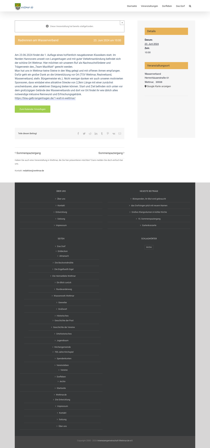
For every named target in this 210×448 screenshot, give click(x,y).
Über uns (61, 199)
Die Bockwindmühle (64, 262)
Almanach (64, 256)
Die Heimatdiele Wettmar (64, 276)
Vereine (64, 370)
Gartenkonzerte (149, 225)
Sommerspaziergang (28, 153)
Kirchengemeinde (62, 347)
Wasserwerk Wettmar (64, 296)
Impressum (61, 225)
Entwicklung (61, 212)
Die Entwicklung (62, 399)
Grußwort (62, 309)
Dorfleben (61, 376)
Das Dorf (61, 246)
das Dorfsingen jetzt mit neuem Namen (149, 205)
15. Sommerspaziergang (149, 219)
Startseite (61, 388)
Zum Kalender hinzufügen (33, 109)
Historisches (63, 316)
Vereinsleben (63, 365)
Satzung (61, 219)
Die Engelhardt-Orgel (64, 269)
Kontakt (61, 205)
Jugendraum (62, 340)
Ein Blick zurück (64, 282)
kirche (149, 247)
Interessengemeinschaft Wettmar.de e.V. (115, 440)
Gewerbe (62, 302)
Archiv (62, 381)
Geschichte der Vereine (64, 327)
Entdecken (63, 251)
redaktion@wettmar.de (33, 170)
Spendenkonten (64, 358)
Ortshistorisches (64, 334)
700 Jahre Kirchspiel (64, 352)
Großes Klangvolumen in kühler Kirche (149, 212)
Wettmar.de (61, 394)
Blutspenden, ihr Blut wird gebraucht (149, 199)
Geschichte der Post (64, 320)
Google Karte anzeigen (159, 86)
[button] (190, 5)
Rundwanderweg (64, 289)
